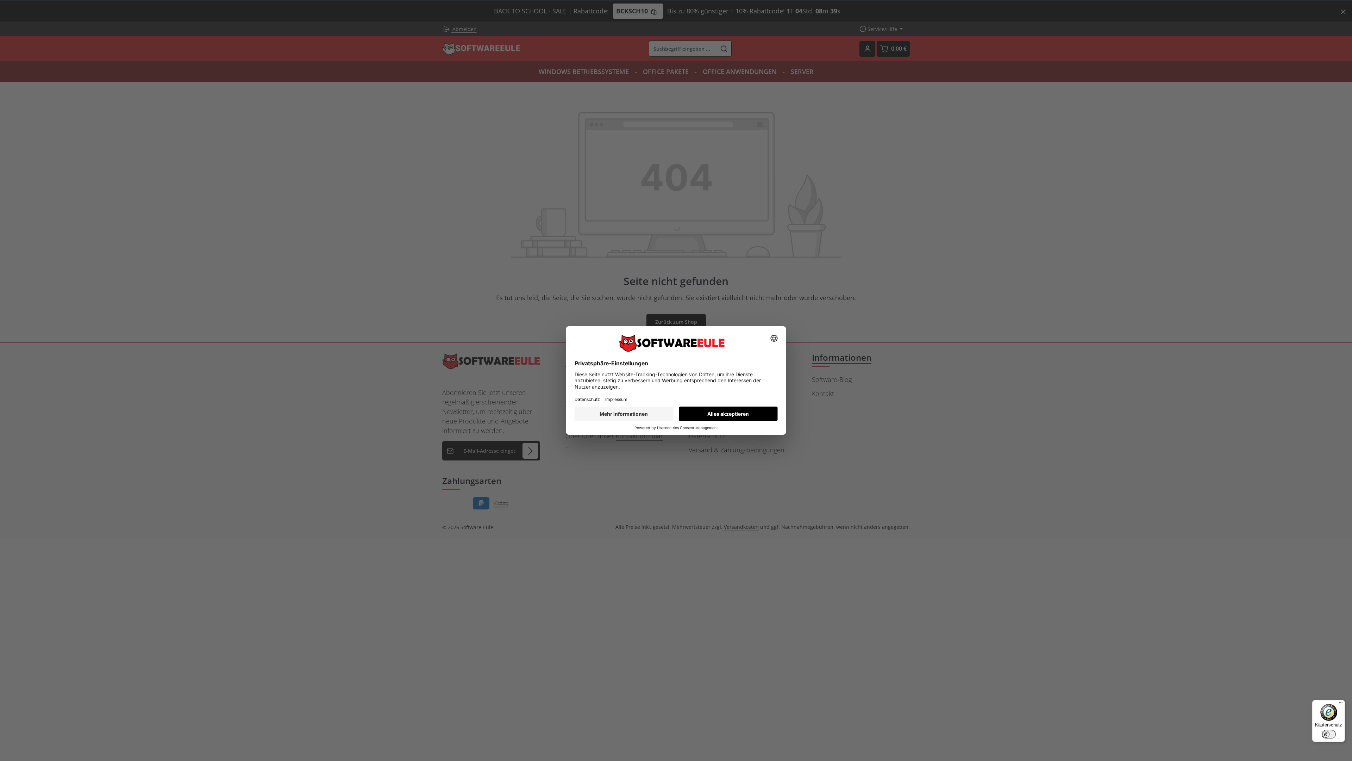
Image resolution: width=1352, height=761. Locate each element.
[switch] (1329, 734)
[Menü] (1341, 704)
